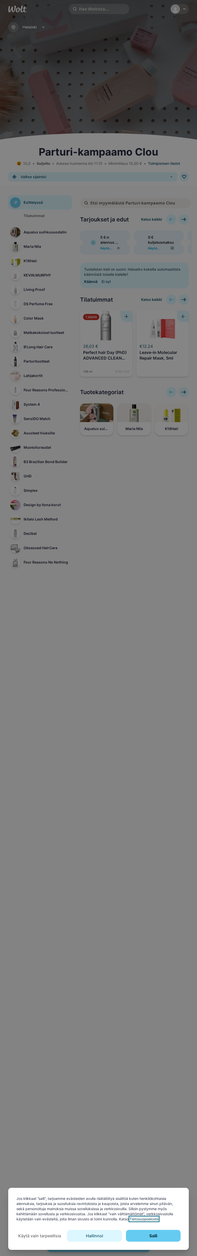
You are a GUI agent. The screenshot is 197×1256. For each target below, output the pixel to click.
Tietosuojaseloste (144, 1219)
